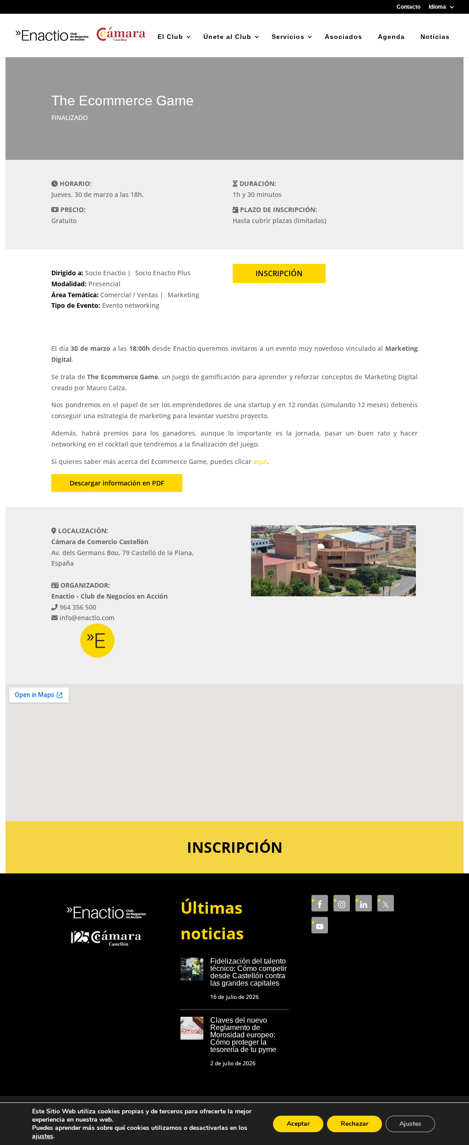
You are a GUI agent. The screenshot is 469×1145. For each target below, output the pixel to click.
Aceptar (298, 1123)
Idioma (437, 7)
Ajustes (410, 1123)
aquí (260, 461)
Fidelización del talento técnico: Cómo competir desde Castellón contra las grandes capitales (248, 972)
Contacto (408, 7)
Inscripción (279, 273)
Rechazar (354, 1123)
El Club (170, 36)
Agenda (391, 36)
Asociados (343, 36)
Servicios (288, 36)
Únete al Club (227, 36)
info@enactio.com (87, 617)
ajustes (42, 1136)
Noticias (435, 36)
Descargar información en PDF (117, 483)
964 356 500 (78, 607)
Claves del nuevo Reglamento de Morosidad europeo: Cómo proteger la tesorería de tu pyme (243, 1034)
